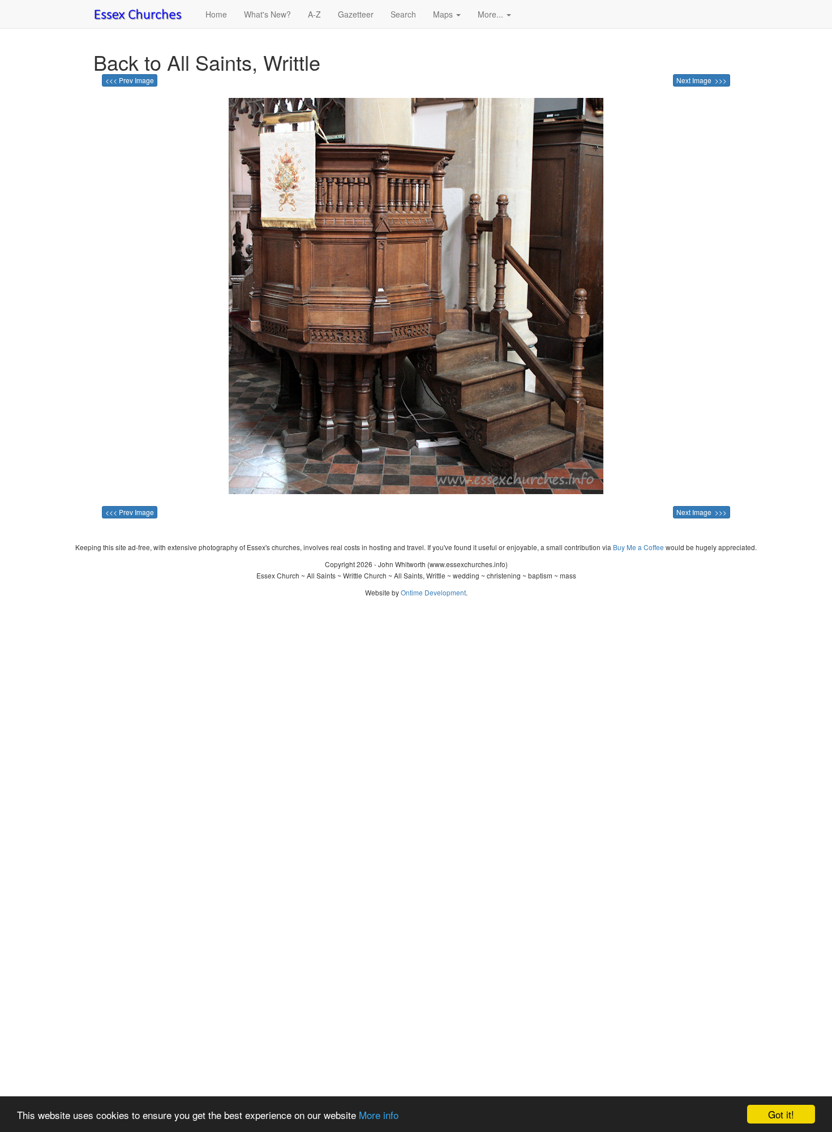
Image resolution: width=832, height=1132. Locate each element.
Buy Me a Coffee (638, 547)
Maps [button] (444, 14)
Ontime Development (433, 592)
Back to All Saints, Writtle (206, 62)
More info (378, 1115)
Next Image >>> (701, 80)
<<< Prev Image (129, 80)
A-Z (314, 14)
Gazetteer (356, 14)
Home (216, 14)
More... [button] (491, 14)
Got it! (781, 1114)
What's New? (267, 14)
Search (403, 14)
